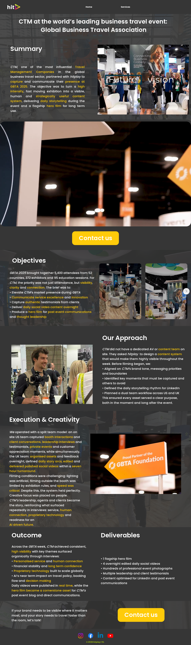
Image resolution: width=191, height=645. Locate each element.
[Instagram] (80, 635)
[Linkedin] (100, 635)
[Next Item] (186, 291)
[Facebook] (90, 635)
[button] (186, 223)
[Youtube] (110, 635)
